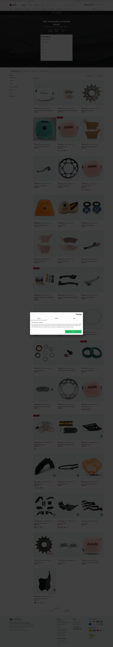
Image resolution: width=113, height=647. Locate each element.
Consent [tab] (39, 318)
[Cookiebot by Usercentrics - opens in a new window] (76, 314)
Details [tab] (56, 318)
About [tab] (74, 318)
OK (73, 331)
